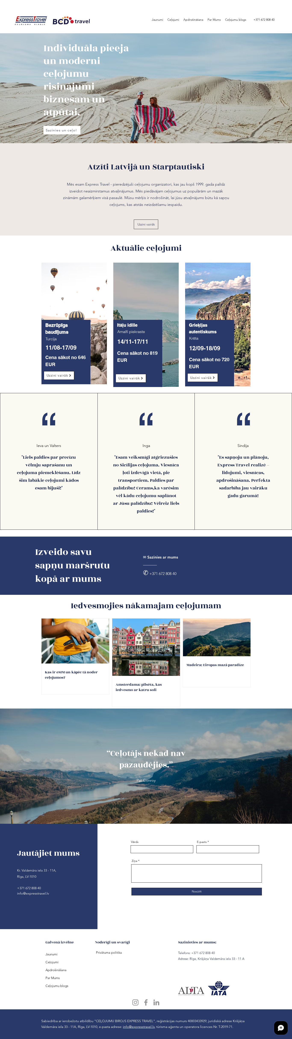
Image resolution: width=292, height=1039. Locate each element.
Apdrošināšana (54, 970)
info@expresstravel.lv (33, 893)
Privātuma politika (108, 952)
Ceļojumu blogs (54, 986)
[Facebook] (146, 1002)
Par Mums (53, 978)
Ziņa (134, 860)
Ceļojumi (52, 962)
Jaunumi (52, 954)
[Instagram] (135, 1002)
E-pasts (202, 841)
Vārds (135, 841)
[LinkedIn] (156, 1002)
